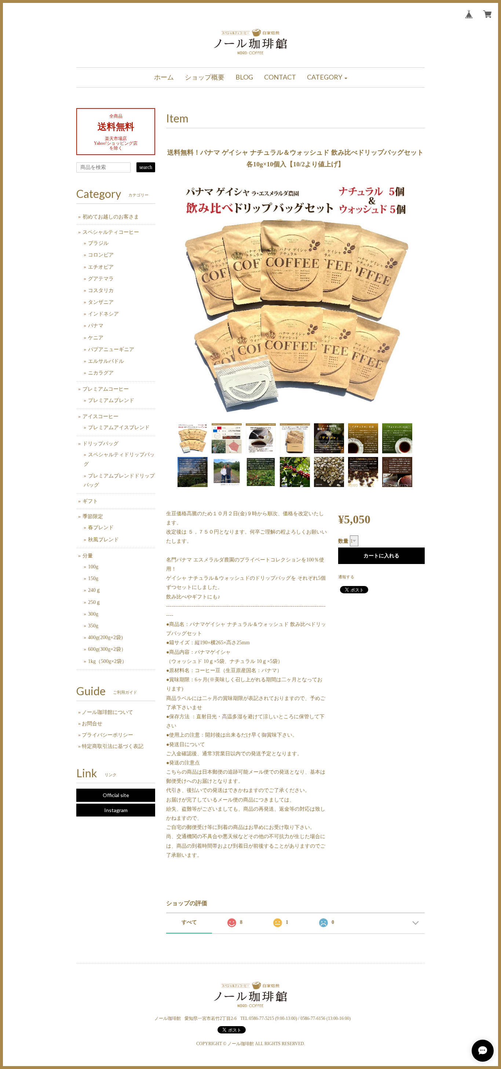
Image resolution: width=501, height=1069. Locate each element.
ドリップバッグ (100, 443)
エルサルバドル (106, 361)
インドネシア (103, 314)
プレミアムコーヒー (106, 389)
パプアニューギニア (111, 349)
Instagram (116, 810)
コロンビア (101, 255)
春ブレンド (101, 527)
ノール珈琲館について (107, 712)
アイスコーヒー (100, 416)
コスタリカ (101, 290)
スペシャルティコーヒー (111, 232)
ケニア (95, 337)
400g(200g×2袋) (105, 637)
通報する (346, 577)
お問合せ (92, 723)
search (145, 167)
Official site (116, 795)
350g (93, 626)
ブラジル (98, 243)
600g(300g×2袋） (107, 649)
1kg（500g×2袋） (107, 661)
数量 (343, 541)
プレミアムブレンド (111, 400)
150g (93, 578)
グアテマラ (101, 278)
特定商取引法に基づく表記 (112, 746)
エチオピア (101, 267)
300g (93, 614)
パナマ (95, 325)
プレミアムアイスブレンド (119, 427)
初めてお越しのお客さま (111, 217)
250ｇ (94, 602)
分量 (88, 556)
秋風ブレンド (103, 539)
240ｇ (94, 590)
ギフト (90, 501)
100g (93, 566)
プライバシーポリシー (107, 735)
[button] (327, 77)
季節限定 (93, 516)
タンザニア (101, 302)
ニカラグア (101, 373)
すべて (189, 922)
